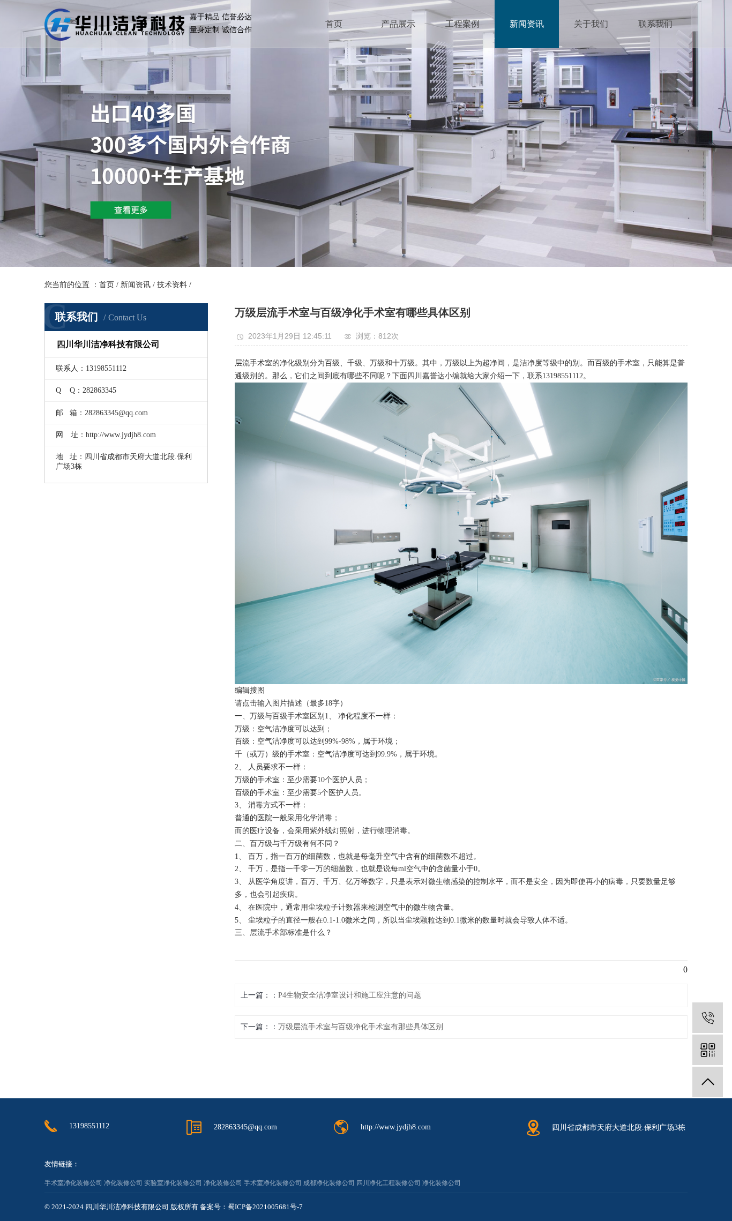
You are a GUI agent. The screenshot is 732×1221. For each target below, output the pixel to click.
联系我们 (655, 23)
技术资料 (172, 285)
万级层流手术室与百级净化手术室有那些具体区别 (360, 1027)
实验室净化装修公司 (173, 1183)
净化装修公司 (123, 1183)
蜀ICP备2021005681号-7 (265, 1207)
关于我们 (591, 23)
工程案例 (462, 23)
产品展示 (398, 23)
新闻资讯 (527, 23)
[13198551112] (707, 1017)
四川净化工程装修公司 (388, 1183)
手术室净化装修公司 (73, 1183)
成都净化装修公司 (329, 1183)
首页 (333, 23)
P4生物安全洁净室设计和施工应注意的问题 (349, 995)
